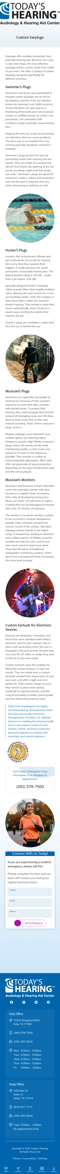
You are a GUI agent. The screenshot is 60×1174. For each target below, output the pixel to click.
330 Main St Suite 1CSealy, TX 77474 (23, 1094)
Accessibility (29, 1158)
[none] (6, 1169)
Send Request (34, 923)
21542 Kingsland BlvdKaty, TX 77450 (26, 1022)
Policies (17, 1158)
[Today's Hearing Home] (30, 13)
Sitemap (43, 1158)
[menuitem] (6, 1169)
